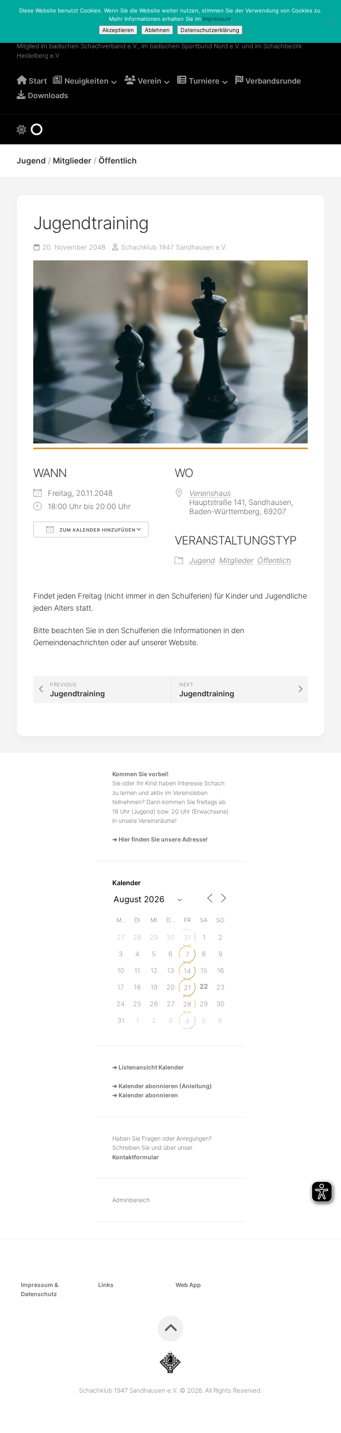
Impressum (217, 18)
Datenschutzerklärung (209, 30)
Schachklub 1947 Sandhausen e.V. (174, 247)
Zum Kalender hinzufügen (97, 530)
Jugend (31, 161)
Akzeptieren (118, 30)
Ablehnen (157, 30)
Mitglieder (72, 161)
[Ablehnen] (330, 21)
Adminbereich (131, 1199)
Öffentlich (118, 161)
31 (187, 937)
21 (187, 987)
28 (187, 1004)
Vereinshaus (210, 493)
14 (187, 971)
